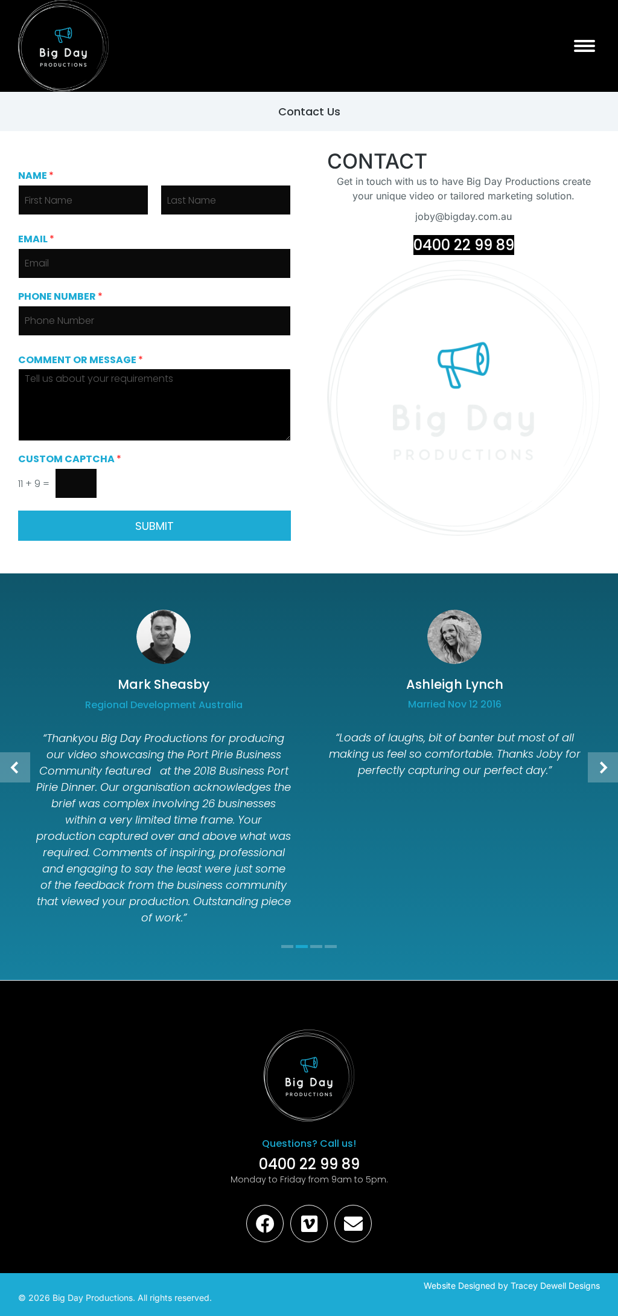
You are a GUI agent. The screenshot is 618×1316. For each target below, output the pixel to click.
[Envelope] (353, 1223)
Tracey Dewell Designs (555, 1285)
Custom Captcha (69, 459)
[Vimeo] (309, 1223)
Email (36, 239)
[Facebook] (265, 1223)
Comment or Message (80, 360)
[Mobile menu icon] (584, 46)
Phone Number (60, 297)
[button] (15, 767)
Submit (154, 526)
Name (36, 176)
